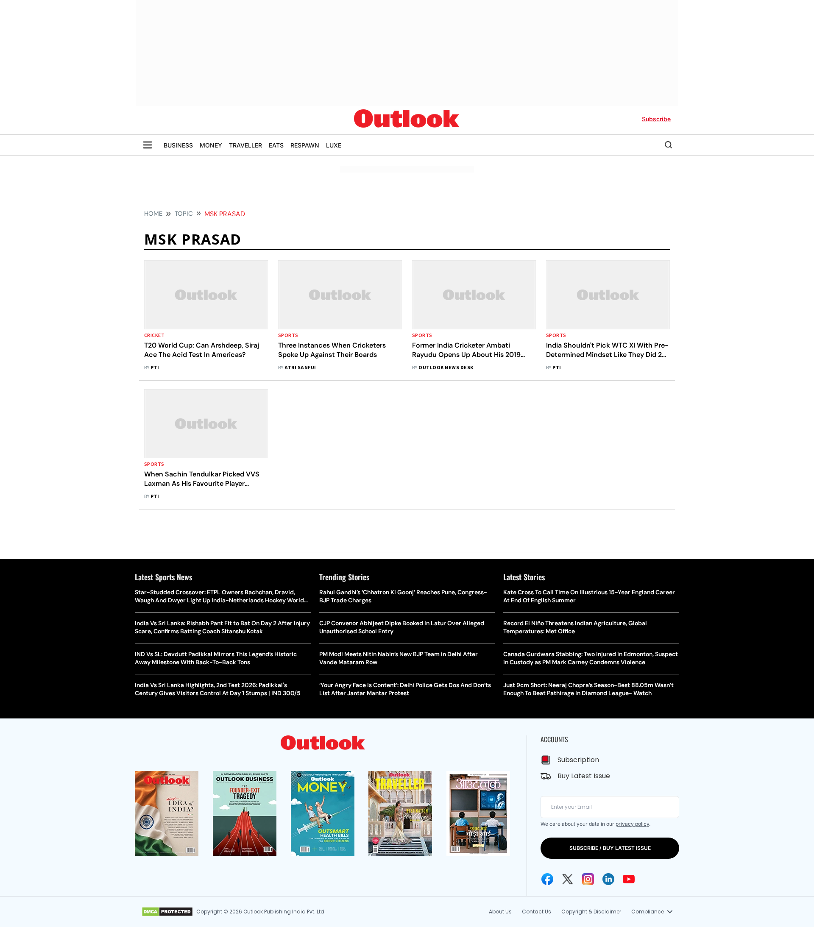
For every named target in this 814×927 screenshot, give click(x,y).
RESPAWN (304, 145)
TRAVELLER (245, 145)
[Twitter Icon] (567, 879)
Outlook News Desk (445, 367)
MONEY (211, 145)
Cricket (154, 335)
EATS (276, 145)
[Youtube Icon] (629, 879)
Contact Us (536, 911)
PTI (155, 367)
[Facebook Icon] (547, 879)
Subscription (578, 760)
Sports (288, 335)
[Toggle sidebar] (147, 145)
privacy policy (632, 824)
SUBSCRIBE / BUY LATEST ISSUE (610, 848)
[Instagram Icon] (588, 879)
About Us (500, 911)
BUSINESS (178, 145)
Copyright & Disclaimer (591, 911)
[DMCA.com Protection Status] (167, 912)
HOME (153, 213)
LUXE (333, 145)
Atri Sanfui (300, 367)
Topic (184, 213)
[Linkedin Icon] (608, 879)
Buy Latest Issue (584, 776)
